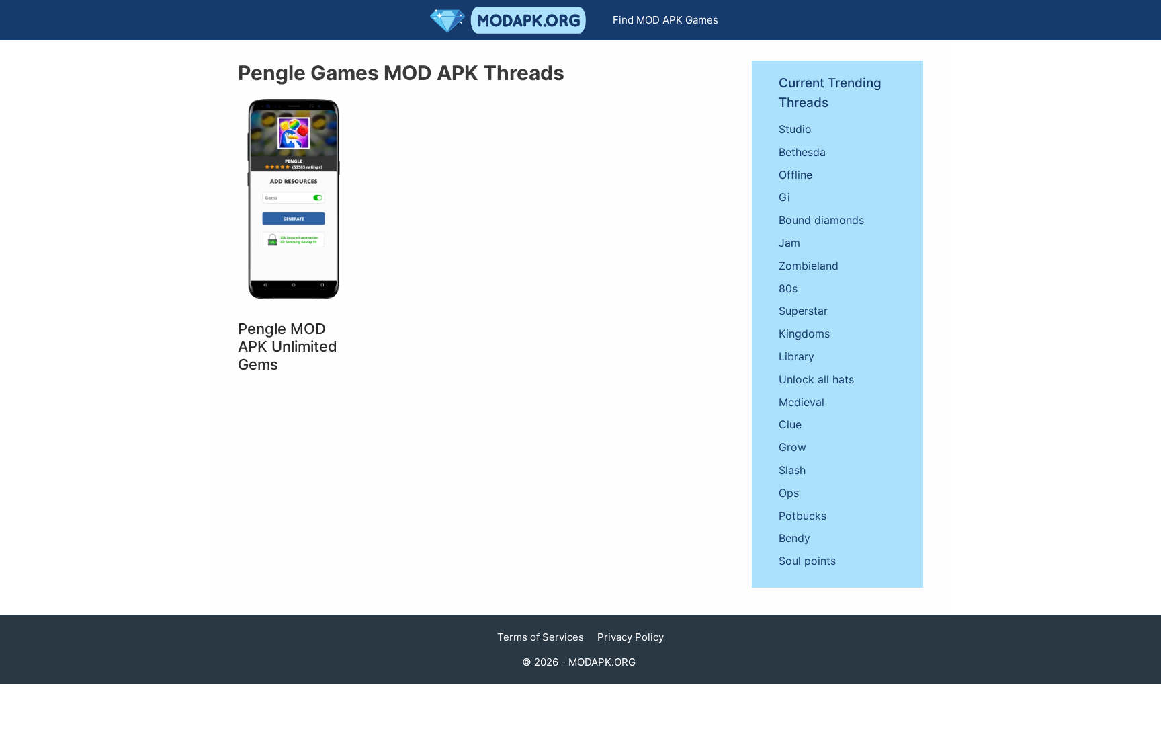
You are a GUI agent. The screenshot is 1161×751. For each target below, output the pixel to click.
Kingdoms (804, 333)
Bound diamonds (821, 220)
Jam (789, 242)
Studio (795, 129)
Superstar (803, 310)
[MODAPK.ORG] (511, 20)
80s (788, 288)
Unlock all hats (816, 379)
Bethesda (802, 152)
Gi (784, 197)
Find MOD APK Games (665, 19)
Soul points (807, 560)
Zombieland (808, 265)
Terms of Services (540, 637)
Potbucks (802, 515)
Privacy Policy (630, 637)
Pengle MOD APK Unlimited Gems (287, 346)
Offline (795, 175)
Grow (792, 447)
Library (796, 356)
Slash (792, 470)
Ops (789, 493)
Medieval (801, 402)
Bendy (794, 538)
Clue (790, 424)
